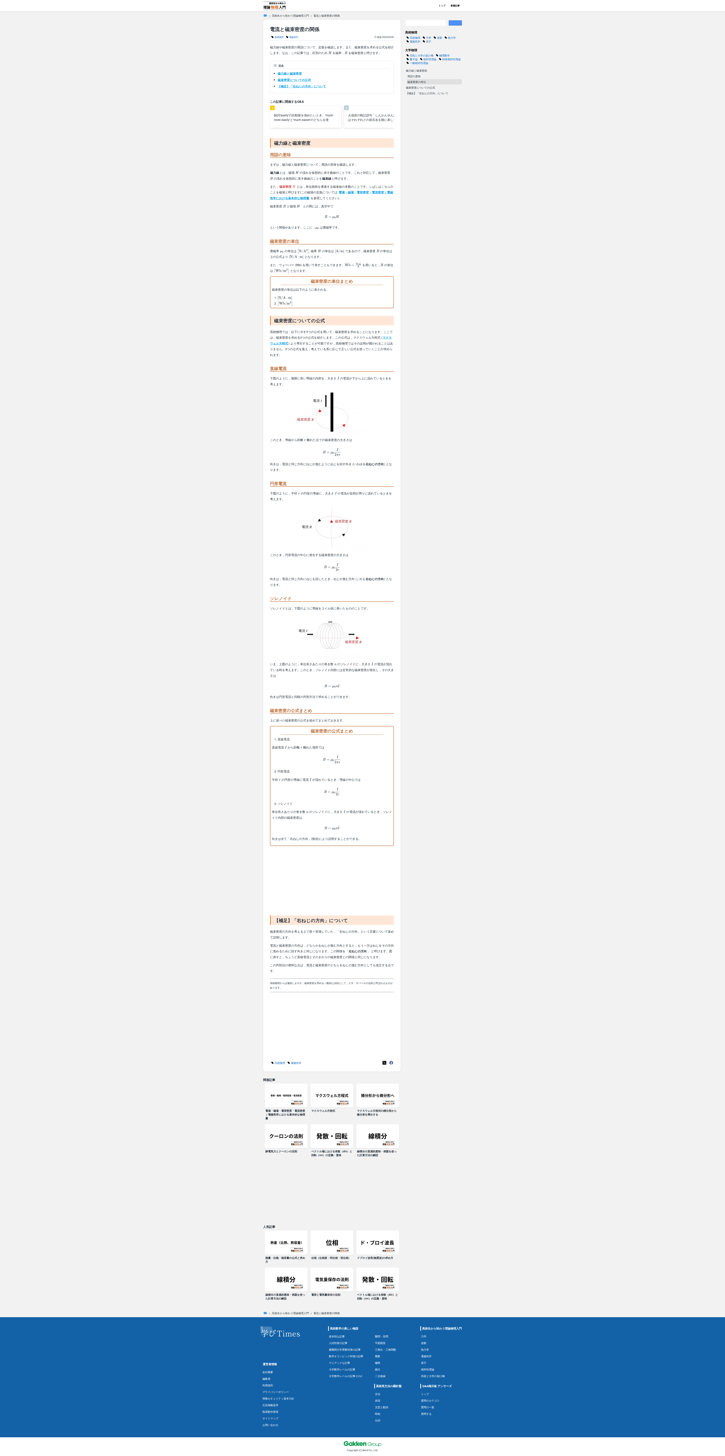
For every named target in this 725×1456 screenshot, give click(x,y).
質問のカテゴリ (430, 1400)
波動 (423, 1343)
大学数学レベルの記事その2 (345, 1376)
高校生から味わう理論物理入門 (290, 15)
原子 (423, 1363)
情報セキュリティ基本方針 (278, 1398)
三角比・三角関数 (385, 1349)
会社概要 (267, 1372)
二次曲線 (380, 1376)
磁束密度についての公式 (294, 80)
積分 (377, 1369)
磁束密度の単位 (416, 82)
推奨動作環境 (270, 1412)
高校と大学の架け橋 (433, 1376)
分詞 (377, 1420)
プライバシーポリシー (275, 1392)
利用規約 (267, 1385)
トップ (442, 5)
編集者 (266, 1378)
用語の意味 (414, 76)
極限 (377, 1363)
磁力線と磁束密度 (290, 73)
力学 (423, 1336)
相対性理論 (427, 1369)
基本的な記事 (337, 1336)
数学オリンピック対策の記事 (346, 1356)
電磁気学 (426, 1356)
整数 (377, 1356)
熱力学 (425, 1349)
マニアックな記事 (339, 1363)
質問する (426, 1414)
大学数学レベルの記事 (342, 1369)
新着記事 (455, 5)
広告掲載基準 (270, 1405)
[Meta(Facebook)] (391, 1062)
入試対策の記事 (338, 1343)
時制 (377, 1414)
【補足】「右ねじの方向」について (302, 86)
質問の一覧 (427, 1407)
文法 (377, 1394)
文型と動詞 (381, 1407)
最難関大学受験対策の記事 (345, 1349)
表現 (377, 1400)
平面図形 (380, 1343)
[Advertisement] (332, 880)
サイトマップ (270, 1418)
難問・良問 (381, 1336)
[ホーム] (265, 15)
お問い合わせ (270, 1425)
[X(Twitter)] (384, 1062)
